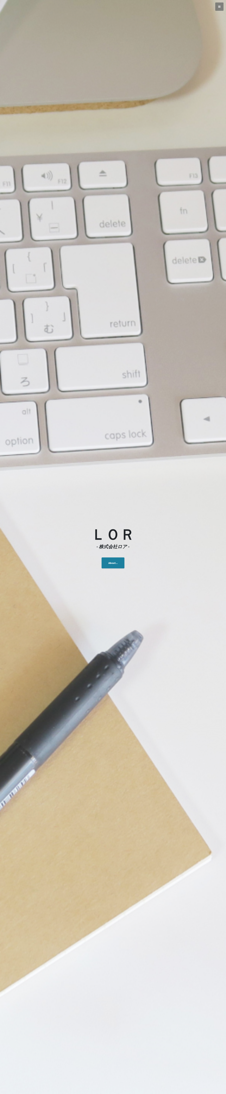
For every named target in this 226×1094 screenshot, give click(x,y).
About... (113, 563)
